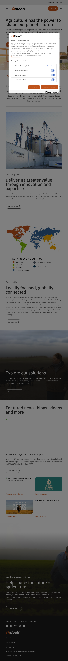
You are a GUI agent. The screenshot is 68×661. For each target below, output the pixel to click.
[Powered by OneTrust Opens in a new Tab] (52, 92)
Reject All (34, 87)
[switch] (53, 70)
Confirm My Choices (49, 87)
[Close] (58, 36)
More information (15, 57)
